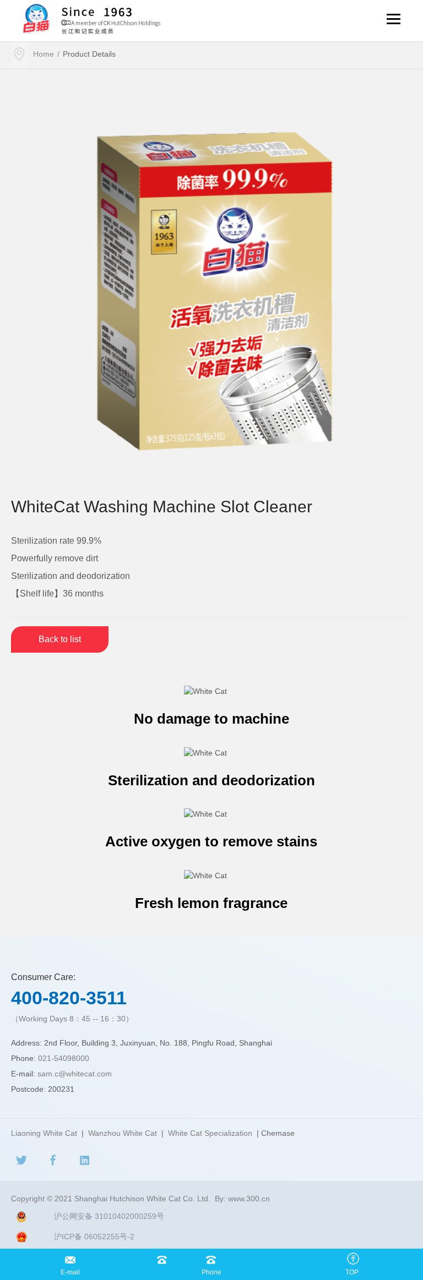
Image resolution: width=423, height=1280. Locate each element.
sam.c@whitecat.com (74, 1073)
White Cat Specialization (210, 1133)
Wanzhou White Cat (122, 1133)
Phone (211, 1257)
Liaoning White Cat (44, 1133)
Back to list (60, 639)
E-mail (70, 1257)
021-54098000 (63, 1058)
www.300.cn (249, 1198)
